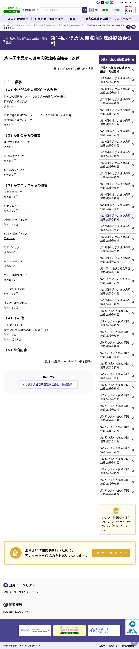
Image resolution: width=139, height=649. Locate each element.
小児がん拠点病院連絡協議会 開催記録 (77, 25)
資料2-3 (8, 174)
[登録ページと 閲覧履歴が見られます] (128, 27)
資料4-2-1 (9, 293)
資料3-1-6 (9, 266)
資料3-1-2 (9, 210)
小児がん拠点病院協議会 (44, 25)
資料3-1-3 (9, 224)
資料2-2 (8, 160)
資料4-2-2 (9, 307)
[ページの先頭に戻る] (134, 643)
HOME (6, 25)
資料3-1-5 (9, 252)
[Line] (107, 2)
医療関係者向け (30, 10)
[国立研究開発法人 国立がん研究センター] (35, 630)
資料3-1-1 (9, 197)
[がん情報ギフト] (69, 630)
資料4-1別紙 (11, 339)
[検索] (84, 10)
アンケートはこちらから (111, 552)
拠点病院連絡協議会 (21, 25)
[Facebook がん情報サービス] (104, 630)
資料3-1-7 (9, 280)
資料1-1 (8, 106)
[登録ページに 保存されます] (133, 27)
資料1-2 (8, 125)
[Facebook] (98, 2)
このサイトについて (125, 2)
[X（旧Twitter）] (102, 2)
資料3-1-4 (9, 238)
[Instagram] (111, 2)
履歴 (87, 361)
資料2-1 (8, 147)
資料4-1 (8, 334)
